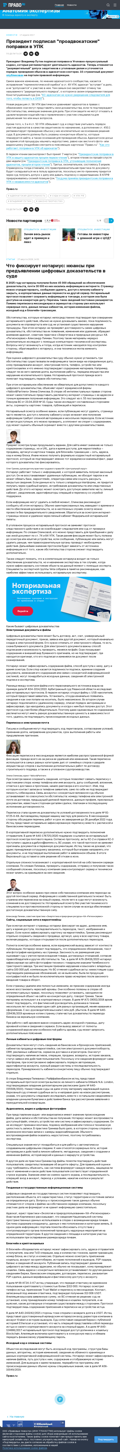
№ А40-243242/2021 (28, 1312)
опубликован (14, 75)
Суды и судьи (60, 196)
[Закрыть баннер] (63, 1423)
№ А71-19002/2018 (92, 999)
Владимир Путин (20, 201)
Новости (11, 35)
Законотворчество (50, 201)
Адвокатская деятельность (27, 196)
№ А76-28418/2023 (87, 959)
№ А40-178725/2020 (45, 835)
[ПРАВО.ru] (14, 5)
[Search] (108, 5)
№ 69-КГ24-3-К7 (25, 1282)
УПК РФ (80, 196)
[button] (25, 54)
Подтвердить (106, 1439)
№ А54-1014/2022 (35, 689)
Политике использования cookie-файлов (24, 1448)
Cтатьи (10, 259)
